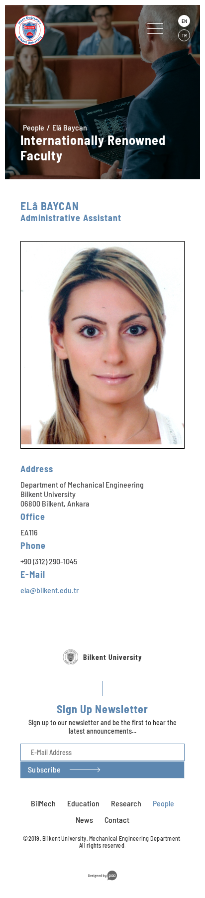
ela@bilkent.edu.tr (49, 590)
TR (184, 35)
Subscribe (44, 769)
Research (126, 803)
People (33, 127)
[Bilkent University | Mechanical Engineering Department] (64, 30)
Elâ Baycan (69, 127)
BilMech (43, 803)
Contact (116, 819)
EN (184, 21)
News (84, 819)
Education (83, 803)
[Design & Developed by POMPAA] (102, 882)
